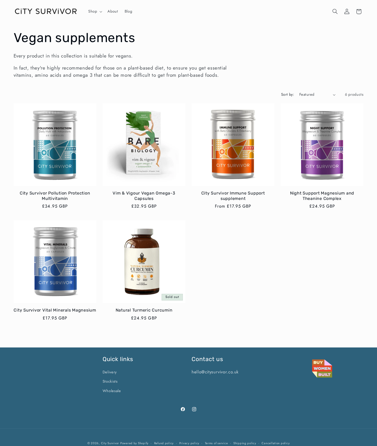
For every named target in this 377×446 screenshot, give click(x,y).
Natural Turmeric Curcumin (144, 310)
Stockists (110, 381)
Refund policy (164, 443)
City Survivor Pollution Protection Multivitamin (55, 196)
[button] (94, 11)
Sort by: (287, 94)
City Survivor (110, 443)
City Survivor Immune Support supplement (233, 196)
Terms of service (216, 443)
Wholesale (112, 391)
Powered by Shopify (134, 443)
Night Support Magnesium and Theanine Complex (322, 196)
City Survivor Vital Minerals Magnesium (55, 310)
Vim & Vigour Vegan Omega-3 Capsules (144, 196)
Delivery (110, 372)
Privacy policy (189, 443)
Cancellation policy (276, 443)
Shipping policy (244, 443)
